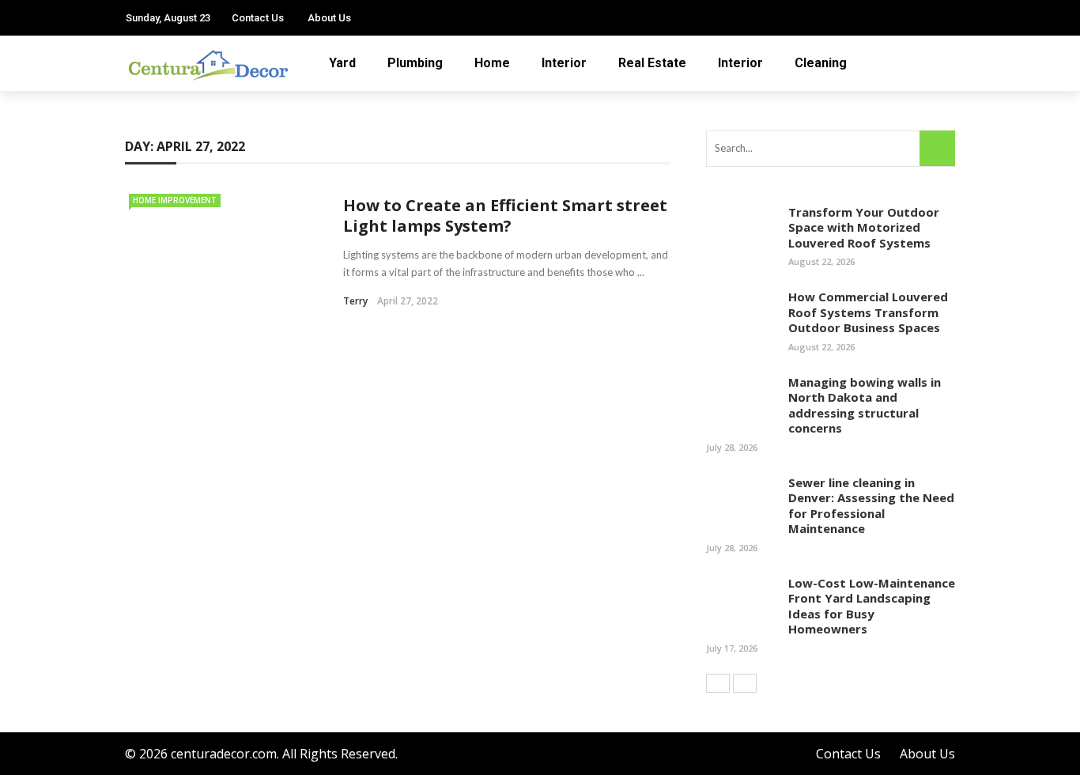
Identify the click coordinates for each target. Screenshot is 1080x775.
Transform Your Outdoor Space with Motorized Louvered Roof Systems (863, 227)
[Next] (745, 683)
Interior (564, 62)
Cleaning (821, 62)
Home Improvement (175, 200)
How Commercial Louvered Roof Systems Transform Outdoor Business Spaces (868, 312)
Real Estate (652, 62)
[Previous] (718, 683)
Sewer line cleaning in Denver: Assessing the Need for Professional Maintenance (871, 505)
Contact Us (258, 18)
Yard (342, 62)
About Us (329, 18)
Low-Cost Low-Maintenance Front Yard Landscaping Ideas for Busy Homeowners (871, 606)
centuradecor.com (224, 753)
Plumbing (415, 62)
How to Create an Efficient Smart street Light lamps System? (505, 215)
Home (492, 62)
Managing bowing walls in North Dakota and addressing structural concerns (864, 405)
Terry (355, 301)
